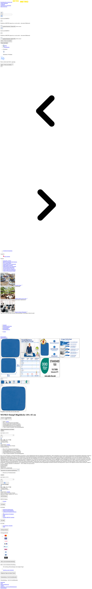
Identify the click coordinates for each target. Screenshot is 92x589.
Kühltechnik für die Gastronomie (9, 266)
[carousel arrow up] (2, 379)
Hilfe (4, 515)
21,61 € (2, 430)
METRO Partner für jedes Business (10, 261)
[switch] (4, 43)
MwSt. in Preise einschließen (6, 64)
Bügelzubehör (6, 328)
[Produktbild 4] (15, 382)
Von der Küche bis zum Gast (8, 268)
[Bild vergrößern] (13, 398)
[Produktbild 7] (27, 382)
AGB (2, 583)
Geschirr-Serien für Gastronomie (9, 264)
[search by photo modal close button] (2, 21)
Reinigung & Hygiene (7, 326)
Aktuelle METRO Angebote (8, 517)
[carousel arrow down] (2, 385)
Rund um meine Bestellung (8, 510)
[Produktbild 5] (19, 382)
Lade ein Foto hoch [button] (6, 26)
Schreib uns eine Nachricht (8, 570)
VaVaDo (8, 444)
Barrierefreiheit (3, 587)
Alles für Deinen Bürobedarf (8, 267)
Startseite (5, 325)
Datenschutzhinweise (5, 584)
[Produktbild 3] (11, 382)
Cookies (2, 585)
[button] (46, 334)
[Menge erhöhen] (13, 435)
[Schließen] (2, 66)
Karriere (4, 501)
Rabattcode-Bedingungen (8, 509)
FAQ (4, 516)
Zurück (4, 331)
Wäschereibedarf (6, 327)
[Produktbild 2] (7, 382)
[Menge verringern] (1, 435)
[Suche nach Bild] (2, 16)
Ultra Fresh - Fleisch (7, 260)
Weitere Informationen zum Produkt (7, 429)
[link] (47, 52)
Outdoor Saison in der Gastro (21, 298)
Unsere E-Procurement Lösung (9, 270)
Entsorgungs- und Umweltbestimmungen (9, 586)
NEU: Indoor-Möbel (7, 263)
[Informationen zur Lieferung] (8, 489)
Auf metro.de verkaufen (7, 525)
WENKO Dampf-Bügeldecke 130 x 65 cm (18, 415)
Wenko (7, 421)
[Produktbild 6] (23, 382)
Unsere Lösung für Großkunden (9, 269)
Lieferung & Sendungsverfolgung (9, 511)
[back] (2, 13)
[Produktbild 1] (3, 382)
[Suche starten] (2, 28)
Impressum (3, 582)
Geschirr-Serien (18, 285)
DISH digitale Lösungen (8, 265)
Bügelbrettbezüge (6, 329)
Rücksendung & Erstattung (8, 514)
